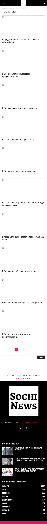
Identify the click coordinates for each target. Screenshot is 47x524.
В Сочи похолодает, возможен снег (19, 171)
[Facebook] (20, 428)
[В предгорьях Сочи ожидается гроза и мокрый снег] (23, 26)
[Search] (44, 3)
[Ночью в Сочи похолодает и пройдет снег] (23, 289)
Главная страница (8, 8)
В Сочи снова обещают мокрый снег (19, 271)
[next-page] (30, 349)
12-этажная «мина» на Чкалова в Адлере (28, 449)
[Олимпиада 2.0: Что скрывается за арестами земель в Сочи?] (7, 472)
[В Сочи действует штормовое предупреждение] (23, 320)
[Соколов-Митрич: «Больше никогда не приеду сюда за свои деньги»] (7, 461)
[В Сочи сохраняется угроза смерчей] (23, 94)
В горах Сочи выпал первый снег (18, 139)
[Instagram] (26, 428)
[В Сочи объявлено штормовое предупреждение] (23, 60)
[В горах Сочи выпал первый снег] (23, 126)
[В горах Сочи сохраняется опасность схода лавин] (23, 223)
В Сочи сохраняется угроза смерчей (19, 108)
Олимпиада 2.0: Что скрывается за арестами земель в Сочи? (29, 470)
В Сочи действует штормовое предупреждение (16, 335)
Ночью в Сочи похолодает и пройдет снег (22, 302)
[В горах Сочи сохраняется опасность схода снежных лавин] (23, 189)
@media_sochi (23, 378)
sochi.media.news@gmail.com (31, 422)
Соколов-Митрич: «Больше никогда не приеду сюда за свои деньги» (30, 459)
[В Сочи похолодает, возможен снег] (23, 157)
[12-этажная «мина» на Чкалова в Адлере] (7, 451)
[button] (3, 3)
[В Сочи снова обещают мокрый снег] (23, 257)
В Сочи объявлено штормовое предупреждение (16, 75)
